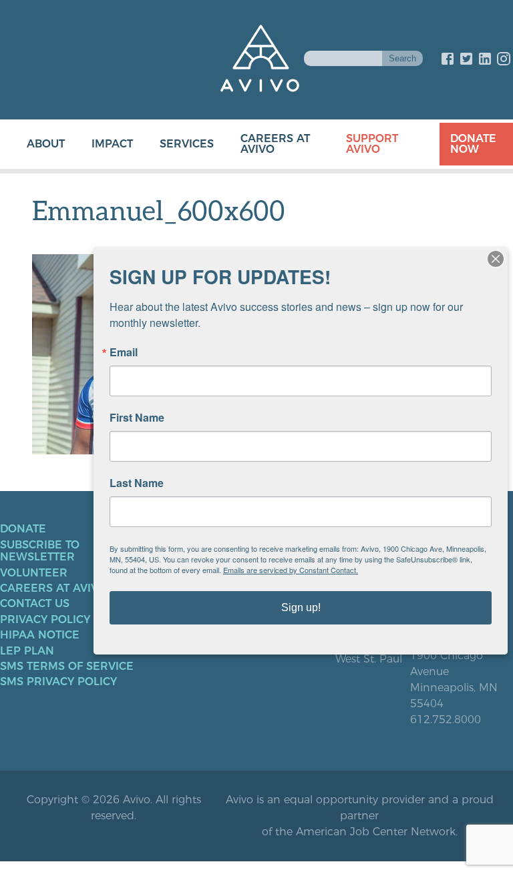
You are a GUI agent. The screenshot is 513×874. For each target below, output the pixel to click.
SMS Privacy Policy (58, 682)
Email (124, 352)
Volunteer (33, 573)
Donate (23, 529)
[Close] (496, 259)
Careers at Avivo (275, 143)
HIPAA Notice (39, 635)
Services (187, 143)
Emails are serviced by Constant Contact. (290, 569)
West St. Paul (368, 659)
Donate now (473, 143)
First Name (137, 417)
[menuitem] (32, 144)
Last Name (137, 483)
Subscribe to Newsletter (39, 551)
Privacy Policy (45, 620)
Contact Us (34, 604)
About (46, 143)
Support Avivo (372, 143)
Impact (112, 143)
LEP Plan (27, 651)
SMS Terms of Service (67, 667)
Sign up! (301, 607)
